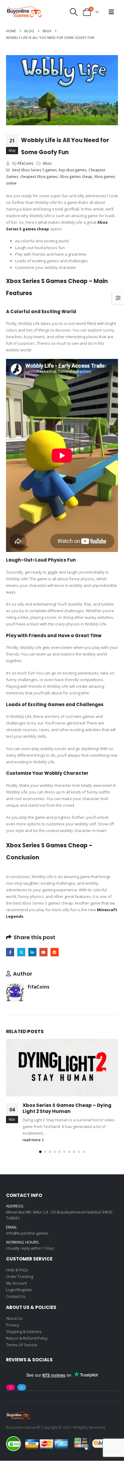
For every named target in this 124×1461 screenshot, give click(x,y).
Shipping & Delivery (24, 1331)
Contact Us (16, 1296)
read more (32, 1139)
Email (43, 952)
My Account (16, 1283)
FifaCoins (25, 163)
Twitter (21, 952)
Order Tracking (19, 1276)
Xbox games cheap (76, 176)
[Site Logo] (24, 12)
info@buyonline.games (27, 1233)
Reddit (55, 952)
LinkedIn (32, 952)
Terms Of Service (21, 1344)
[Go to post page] (62, 1067)
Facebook (10, 952)
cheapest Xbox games (39, 176)
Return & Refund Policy (27, 1338)
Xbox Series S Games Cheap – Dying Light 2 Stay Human (67, 1108)
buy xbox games (73, 169)
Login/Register (19, 1290)
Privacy (12, 1325)
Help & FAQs (17, 1270)
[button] (74, 12)
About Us (14, 1318)
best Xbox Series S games (34, 169)
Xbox (47, 163)
